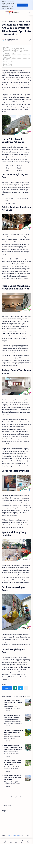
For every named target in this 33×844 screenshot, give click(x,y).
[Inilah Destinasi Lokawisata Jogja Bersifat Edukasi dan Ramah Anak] (28, 778)
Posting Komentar (16, 797)
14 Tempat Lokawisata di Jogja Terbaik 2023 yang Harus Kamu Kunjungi (12, 717)
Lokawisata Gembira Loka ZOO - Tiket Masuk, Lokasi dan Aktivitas (12, 762)
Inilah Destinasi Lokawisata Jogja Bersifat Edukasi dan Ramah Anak (12, 777)
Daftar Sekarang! (22, 5)
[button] (27, 12)
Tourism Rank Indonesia (14, 835)
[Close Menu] (30, 5)
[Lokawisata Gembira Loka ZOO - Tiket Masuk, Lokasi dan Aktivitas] (28, 763)
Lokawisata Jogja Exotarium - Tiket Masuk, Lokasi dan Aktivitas (13, 732)
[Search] (30, 12)
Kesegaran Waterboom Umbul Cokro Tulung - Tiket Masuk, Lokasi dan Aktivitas (13, 747)
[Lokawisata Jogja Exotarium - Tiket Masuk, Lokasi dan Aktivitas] (28, 732)
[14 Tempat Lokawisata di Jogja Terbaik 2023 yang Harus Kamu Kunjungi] (28, 717)
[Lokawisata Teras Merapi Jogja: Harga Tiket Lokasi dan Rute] (28, 702)
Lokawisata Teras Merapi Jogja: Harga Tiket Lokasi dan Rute (13, 702)
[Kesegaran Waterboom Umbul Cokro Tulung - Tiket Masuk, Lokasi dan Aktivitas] (28, 747)
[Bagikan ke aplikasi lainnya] (26, 688)
